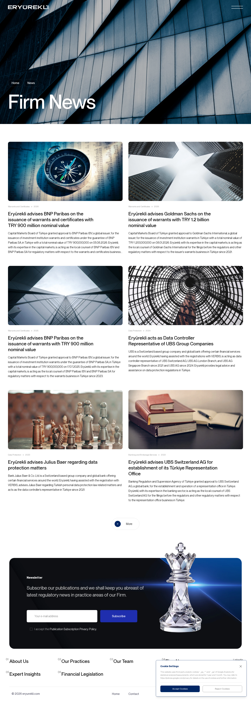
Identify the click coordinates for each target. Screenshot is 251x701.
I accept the (65, 629)
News (31, 83)
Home (15, 83)
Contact (133, 694)
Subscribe (119, 616)
